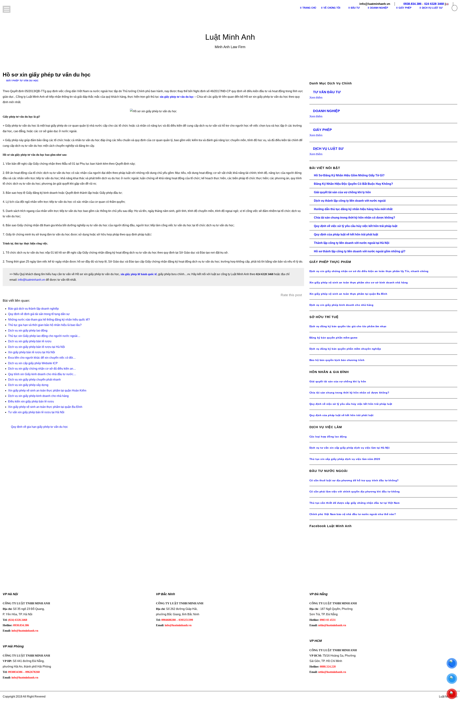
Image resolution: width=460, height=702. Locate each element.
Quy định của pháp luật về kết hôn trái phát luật (346, 234)
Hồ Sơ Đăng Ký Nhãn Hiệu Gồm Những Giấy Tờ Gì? (349, 175)
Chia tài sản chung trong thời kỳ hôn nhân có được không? (354, 217)
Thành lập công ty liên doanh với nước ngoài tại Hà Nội (351, 242)
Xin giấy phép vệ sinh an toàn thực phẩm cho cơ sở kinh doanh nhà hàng (358, 282)
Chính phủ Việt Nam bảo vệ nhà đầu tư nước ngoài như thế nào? (352, 514)
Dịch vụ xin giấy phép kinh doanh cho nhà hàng (341, 304)
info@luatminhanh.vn (31, 279)
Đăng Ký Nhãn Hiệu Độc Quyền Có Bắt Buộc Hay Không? (353, 183)
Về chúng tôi (331, 7)
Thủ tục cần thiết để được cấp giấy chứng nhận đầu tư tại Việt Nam (354, 502)
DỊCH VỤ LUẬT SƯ (328, 148)
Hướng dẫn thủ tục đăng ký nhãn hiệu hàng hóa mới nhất (353, 209)
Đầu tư (355, 7)
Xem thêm (315, 97)
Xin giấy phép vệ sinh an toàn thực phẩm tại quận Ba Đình (348, 293)
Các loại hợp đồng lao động (328, 436)
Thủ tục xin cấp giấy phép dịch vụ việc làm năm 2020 (344, 459)
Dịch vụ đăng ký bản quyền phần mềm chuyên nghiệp (345, 348)
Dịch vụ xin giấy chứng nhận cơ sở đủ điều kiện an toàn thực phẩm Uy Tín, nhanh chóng (369, 271)
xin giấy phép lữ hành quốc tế (139, 274)
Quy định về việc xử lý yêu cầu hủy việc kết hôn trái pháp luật (355, 226)
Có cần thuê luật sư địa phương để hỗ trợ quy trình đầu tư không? (354, 480)
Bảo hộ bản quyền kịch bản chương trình (337, 360)
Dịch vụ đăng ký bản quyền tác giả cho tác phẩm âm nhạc (348, 326)
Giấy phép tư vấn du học (22, 80)
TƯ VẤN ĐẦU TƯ (327, 92)
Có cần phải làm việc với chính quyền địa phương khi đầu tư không (354, 491)
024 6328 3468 (434, 4)
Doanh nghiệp (379, 7)
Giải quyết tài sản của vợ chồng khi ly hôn (342, 192)
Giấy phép (405, 7)
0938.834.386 (412, 4)
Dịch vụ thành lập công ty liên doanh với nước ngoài (350, 200)
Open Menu (6, 9)
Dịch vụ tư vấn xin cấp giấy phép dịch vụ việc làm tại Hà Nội (349, 447)
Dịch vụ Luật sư (432, 7)
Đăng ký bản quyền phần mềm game (333, 337)
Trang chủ (309, 7)
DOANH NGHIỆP (326, 111)
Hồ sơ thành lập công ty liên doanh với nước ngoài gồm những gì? (359, 251)
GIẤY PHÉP (322, 130)
